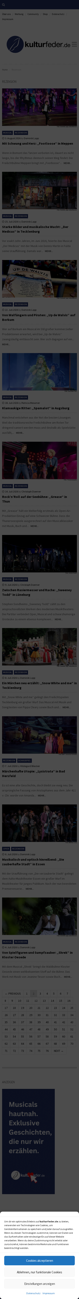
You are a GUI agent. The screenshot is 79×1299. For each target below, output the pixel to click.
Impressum (49, 1293)
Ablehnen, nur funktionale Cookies (39, 1272)
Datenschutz (33, 1293)
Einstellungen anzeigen (39, 1284)
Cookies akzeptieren (39, 1261)
